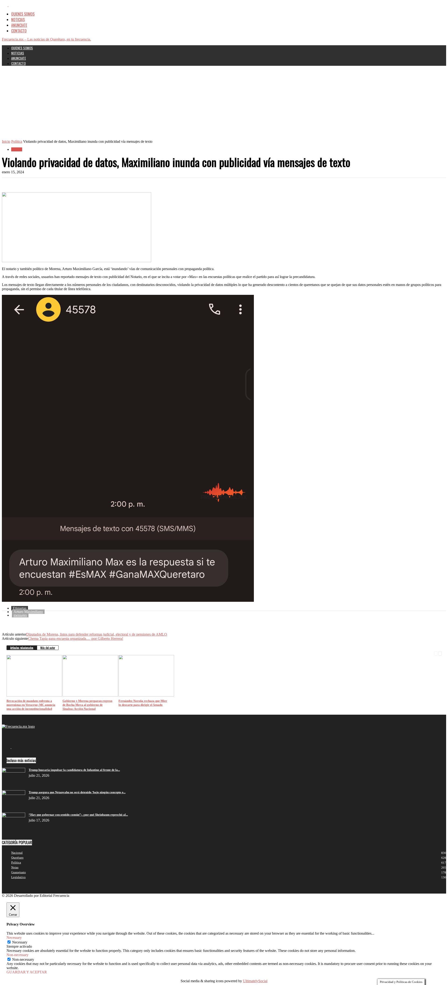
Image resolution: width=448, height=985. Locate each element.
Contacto (19, 31)
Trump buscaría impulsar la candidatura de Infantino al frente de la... (74, 770)
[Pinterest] (43, 185)
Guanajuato (18, 872)
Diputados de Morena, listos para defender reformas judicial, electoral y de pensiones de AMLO (96, 634)
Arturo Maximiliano (28, 612)
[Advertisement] (224, 104)
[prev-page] (436, 653)
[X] (11, 4)
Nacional (17, 852)
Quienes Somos (23, 14)
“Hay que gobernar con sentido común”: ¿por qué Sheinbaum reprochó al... (78, 814)
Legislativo (18, 877)
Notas (14, 867)
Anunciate (19, 25)
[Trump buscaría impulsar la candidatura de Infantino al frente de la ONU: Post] (13, 771)
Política (16, 141)
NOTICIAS (18, 19)
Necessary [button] (14, 938)
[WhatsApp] (60, 185)
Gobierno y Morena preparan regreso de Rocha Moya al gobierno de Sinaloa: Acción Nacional (87, 704)
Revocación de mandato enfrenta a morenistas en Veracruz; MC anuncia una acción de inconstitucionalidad (31, 704)
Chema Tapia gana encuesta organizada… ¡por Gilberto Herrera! (75, 638)
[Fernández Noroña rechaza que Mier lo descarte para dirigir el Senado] (146, 695)
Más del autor (47, 648)
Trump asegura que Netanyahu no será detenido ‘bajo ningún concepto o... (77, 792)
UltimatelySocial (255, 981)
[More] (77, 185)
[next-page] (440, 653)
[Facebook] (5, 4)
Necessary (19, 942)
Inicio (6, 141)
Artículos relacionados (21, 648)
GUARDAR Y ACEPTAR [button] (27, 972)
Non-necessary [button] (17, 955)
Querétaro (17, 857)
